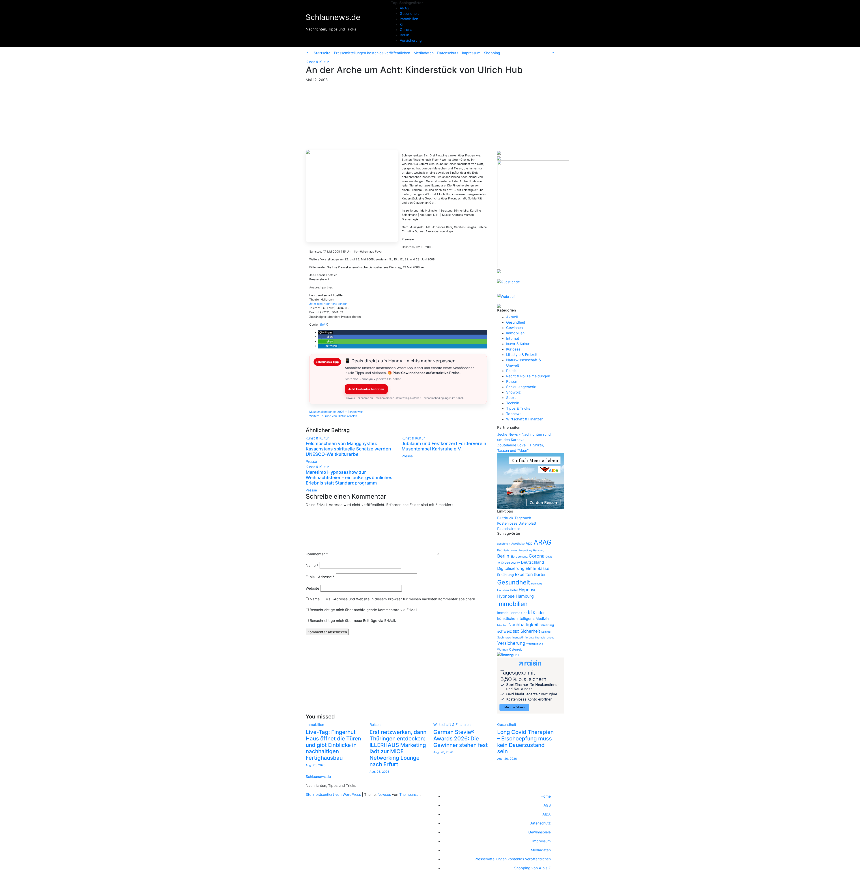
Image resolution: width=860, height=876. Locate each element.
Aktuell (512, 317)
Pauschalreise (508, 528)
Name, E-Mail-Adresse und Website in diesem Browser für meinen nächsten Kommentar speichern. (393, 599)
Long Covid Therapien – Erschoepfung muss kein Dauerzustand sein (525, 742)
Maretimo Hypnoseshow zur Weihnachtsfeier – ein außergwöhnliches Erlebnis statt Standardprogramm (349, 477)
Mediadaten (424, 53)
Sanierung (547, 625)
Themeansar (409, 794)
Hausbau (503, 590)
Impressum (471, 53)
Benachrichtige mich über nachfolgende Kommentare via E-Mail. (364, 610)
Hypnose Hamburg (515, 596)
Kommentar (317, 554)
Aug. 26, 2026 (315, 765)
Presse (311, 461)
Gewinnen (514, 327)
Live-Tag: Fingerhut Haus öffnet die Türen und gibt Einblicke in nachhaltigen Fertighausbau (333, 745)
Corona (406, 29)
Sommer (546, 631)
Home (546, 796)
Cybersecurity (510, 562)
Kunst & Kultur (317, 62)
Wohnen (502, 649)
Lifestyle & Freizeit (522, 354)
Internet (512, 338)
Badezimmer (510, 550)
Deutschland (532, 562)
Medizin (542, 618)
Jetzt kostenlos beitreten (366, 389)
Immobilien (409, 19)
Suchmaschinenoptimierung (515, 637)
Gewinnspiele (539, 832)
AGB (547, 805)
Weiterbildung (534, 643)
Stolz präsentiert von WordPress (334, 794)
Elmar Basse (537, 568)
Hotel (514, 590)
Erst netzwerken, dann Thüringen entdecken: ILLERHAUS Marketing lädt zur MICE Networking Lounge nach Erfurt (398, 748)
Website (312, 588)
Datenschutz (447, 53)
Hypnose (528, 589)
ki (401, 24)
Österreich (516, 649)
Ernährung (505, 575)
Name (312, 565)
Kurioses (513, 349)
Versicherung (411, 40)
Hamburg (536, 583)
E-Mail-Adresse (320, 577)
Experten (524, 574)
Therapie (540, 637)
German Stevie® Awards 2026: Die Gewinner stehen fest (460, 738)
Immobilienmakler (512, 613)
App (529, 543)
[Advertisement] (430, 116)
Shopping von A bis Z (532, 868)
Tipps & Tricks (518, 408)
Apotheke (518, 543)
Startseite (322, 53)
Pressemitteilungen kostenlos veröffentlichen (372, 53)
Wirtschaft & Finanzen (524, 419)
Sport (511, 397)
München (502, 625)
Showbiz (513, 392)
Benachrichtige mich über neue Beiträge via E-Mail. (353, 620)
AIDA (546, 814)
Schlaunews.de (333, 17)
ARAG (404, 8)
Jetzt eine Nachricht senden (328, 303)
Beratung (538, 550)
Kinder (539, 612)
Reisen (511, 381)
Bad (499, 550)
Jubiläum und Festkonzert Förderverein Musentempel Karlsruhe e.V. (444, 446)
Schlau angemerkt (521, 387)
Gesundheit (409, 13)
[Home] (310, 50)
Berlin (404, 35)
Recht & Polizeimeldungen (528, 376)
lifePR (323, 324)
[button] (307, 53)
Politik (511, 370)
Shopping (492, 53)
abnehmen (503, 543)
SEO (516, 631)
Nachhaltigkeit (523, 624)
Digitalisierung (511, 568)
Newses (384, 794)
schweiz (504, 631)
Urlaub (550, 637)
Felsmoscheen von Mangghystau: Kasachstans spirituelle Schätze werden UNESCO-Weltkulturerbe (348, 449)
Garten (540, 574)
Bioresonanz (519, 556)
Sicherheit (530, 631)
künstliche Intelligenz (516, 618)
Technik (512, 403)
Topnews (513, 413)
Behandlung (525, 550)
